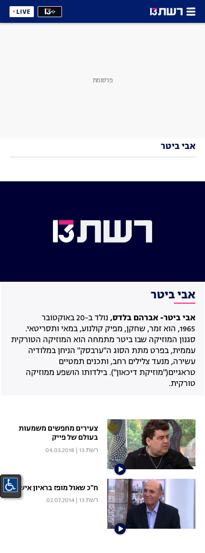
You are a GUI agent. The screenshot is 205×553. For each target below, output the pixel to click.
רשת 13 (88, 450)
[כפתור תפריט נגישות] (10, 485)
